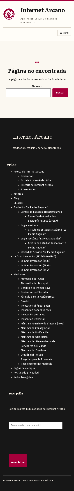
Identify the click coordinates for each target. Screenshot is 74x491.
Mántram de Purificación (34, 332)
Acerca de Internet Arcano (29, 171)
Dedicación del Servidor (34, 292)
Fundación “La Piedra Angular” (31, 207)
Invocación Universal (33, 319)
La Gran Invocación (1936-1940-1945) (35, 256)
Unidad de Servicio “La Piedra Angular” (43, 252)
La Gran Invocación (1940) (35, 265)
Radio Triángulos (23, 377)
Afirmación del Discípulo (35, 283)
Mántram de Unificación (34, 337)
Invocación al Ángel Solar (35, 305)
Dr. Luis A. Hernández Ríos (36, 180)
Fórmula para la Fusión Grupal (38, 296)
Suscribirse (18, 462)
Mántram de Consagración (35, 328)
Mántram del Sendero (33, 350)
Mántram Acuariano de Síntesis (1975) (42, 323)
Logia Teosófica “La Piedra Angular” (41, 238)
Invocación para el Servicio (36, 310)
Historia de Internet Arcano (37, 185)
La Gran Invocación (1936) (35, 261)
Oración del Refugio (32, 354)
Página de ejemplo (24, 368)
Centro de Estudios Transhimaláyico (41, 211)
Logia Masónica (29, 225)
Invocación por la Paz (33, 314)
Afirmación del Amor (32, 278)
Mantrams (19, 274)
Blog (16, 198)
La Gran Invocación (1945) (35, 270)
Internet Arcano (42, 9)
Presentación (28, 189)
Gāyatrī (25, 301)
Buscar (37, 86)
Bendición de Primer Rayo (35, 287)
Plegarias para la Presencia (36, 359)
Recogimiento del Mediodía (36, 363)
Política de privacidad (26, 372)
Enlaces (18, 202)
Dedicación (27, 176)
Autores (18, 194)
